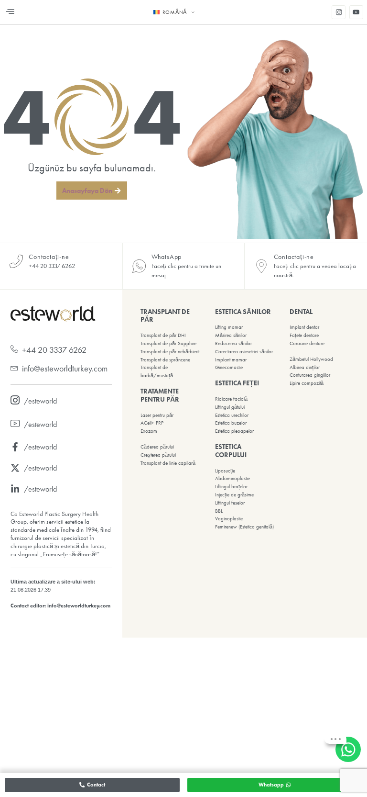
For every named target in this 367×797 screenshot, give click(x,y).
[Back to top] (183, 785)
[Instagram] (338, 12)
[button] (10, 12)
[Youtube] (356, 12)
